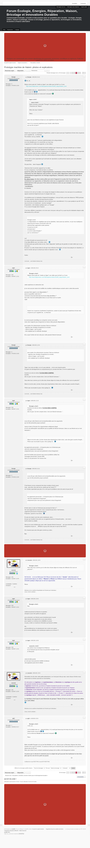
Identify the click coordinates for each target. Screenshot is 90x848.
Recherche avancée (48, 71)
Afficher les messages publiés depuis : (24, 768)
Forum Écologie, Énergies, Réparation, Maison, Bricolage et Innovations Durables (42, 12)
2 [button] (74, 72)
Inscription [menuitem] (74, 3)
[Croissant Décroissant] (66, 768)
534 (12, 274)
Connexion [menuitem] (83, 3)
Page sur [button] (67, 73)
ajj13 (13, 718)
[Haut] (83, 263)
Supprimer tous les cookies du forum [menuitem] (54, 829)
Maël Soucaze (23, 830)
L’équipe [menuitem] (17, 29)
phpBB (13, 829)
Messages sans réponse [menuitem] (73, 7)
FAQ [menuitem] (4, 29)
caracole (13, 570)
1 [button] (72, 72)
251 (12, 577)
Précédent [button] (71, 73)
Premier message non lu (52, 73)
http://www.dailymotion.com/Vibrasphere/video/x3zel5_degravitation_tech (46, 86)
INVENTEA (21, 833)
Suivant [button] (85, 73)
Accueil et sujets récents (38, 829)
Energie (13, 77)
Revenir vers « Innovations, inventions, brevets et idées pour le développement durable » (26, 775)
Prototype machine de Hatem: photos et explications (28, 67)
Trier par (48, 768)
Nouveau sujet (9, 70)
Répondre (20, 70)
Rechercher (45, 71)
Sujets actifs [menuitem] (84, 7)
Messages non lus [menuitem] (61, 7)
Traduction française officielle (11, 830)
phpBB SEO (7, 832)
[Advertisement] (45, 45)
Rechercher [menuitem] (10, 29)
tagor (13, 268)
